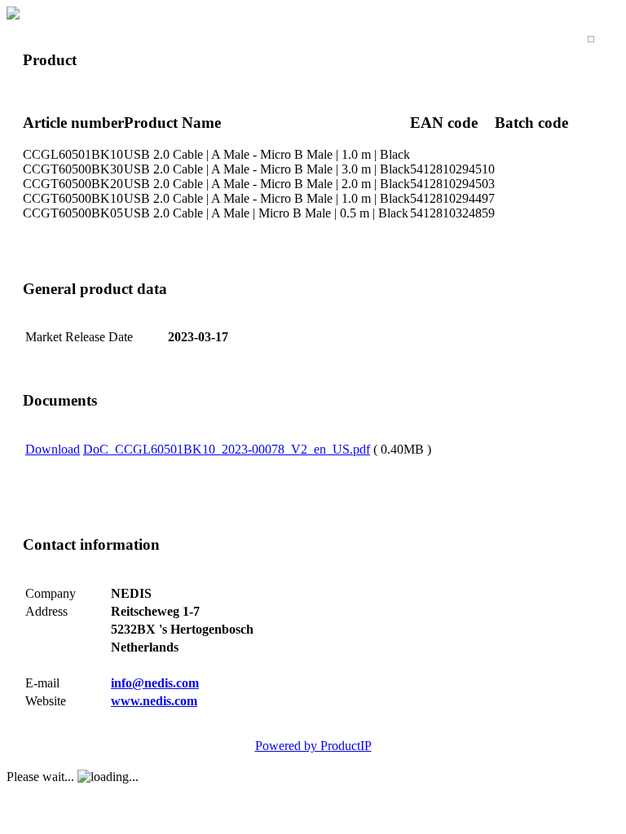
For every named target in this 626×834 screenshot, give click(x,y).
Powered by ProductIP (313, 746)
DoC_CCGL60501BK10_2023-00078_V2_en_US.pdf (226, 449)
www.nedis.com (154, 701)
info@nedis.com (155, 683)
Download (52, 449)
